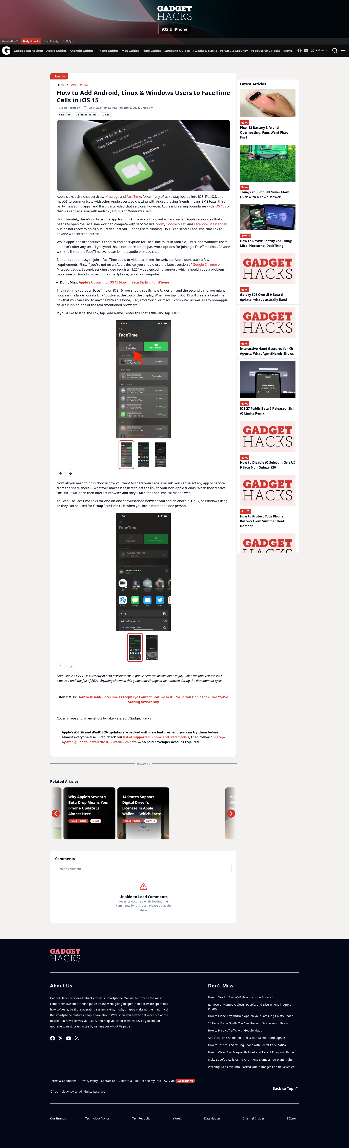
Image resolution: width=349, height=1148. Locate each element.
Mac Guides (130, 51)
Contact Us (108, 1081)
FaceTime (134, 196)
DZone (291, 1118)
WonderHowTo (10, 41)
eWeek (177, 1118)
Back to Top (282, 1088)
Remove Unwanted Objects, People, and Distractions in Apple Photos (249, 1006)
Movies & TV (292, 51)
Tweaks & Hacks (205, 51)
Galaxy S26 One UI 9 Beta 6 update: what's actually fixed (263, 297)
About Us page (120, 1026)
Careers (178, 1080)
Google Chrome (205, 264)
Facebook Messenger (210, 224)
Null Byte (68, 41)
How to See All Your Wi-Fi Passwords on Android (240, 997)
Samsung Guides (177, 51)
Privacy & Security (234, 51)
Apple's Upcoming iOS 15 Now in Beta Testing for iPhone (124, 282)
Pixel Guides (151, 51)
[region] (143, 379)
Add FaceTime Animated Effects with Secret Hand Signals (247, 1038)
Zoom (159, 224)
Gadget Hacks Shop (28, 51)
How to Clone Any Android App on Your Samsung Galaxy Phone (250, 1016)
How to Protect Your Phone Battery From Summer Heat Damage (262, 521)
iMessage (112, 196)
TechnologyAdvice (97, 1118)
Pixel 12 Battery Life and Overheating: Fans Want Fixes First (264, 132)
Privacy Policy (89, 1081)
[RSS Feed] (76, 1038)
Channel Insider (253, 1118)
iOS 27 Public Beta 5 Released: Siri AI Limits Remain (267, 411)
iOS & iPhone (174, 29)
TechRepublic (141, 1118)
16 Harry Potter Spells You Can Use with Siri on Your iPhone (248, 1023)
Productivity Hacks (265, 51)
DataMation (212, 1118)
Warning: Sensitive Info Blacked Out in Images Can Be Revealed (251, 1067)
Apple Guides (56, 51)
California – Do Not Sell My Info (140, 1081)
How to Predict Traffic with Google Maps (235, 1030)
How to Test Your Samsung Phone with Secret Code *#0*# (247, 1045)
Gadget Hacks (31, 41)
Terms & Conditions (63, 1081)
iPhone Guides (107, 51)
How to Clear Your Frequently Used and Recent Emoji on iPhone (251, 1052)
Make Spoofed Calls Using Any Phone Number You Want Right (250, 1059)
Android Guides (81, 51)
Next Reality (51, 41)
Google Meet (176, 224)
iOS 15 (219, 206)
